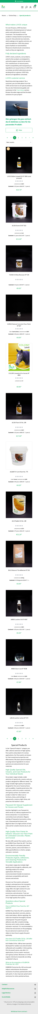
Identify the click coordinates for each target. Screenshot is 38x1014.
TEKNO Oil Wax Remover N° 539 (19, 275)
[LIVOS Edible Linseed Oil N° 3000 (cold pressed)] (19, 160)
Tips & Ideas (20, 90)
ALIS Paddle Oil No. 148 (19, 521)
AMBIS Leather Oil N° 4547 (19, 619)
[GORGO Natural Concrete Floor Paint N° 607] (19, 308)
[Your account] (30, 7)
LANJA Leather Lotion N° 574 (19, 718)
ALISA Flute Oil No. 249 (19, 422)
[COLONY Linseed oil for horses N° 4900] (19, 357)
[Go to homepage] (3, 6)
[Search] (26, 7)
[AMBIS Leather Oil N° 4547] (19, 603)
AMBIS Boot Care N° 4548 (19, 669)
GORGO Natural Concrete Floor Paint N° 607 (19, 325)
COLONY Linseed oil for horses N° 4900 (19, 374)
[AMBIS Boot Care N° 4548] (19, 652)
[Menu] (22, 7)
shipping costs (22, 1002)
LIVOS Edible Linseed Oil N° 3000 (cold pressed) (19, 177)
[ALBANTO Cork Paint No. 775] (19, 455)
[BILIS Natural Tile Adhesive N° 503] (19, 554)
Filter (20, 130)
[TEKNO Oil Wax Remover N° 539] (19, 258)
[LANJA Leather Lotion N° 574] (19, 702)
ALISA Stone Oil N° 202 (19, 225)
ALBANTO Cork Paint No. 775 (19, 472)
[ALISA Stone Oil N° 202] (19, 209)
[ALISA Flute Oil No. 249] (19, 406)
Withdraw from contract (19, 1011)
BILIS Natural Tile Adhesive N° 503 (19, 570)
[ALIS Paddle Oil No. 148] (19, 505)
